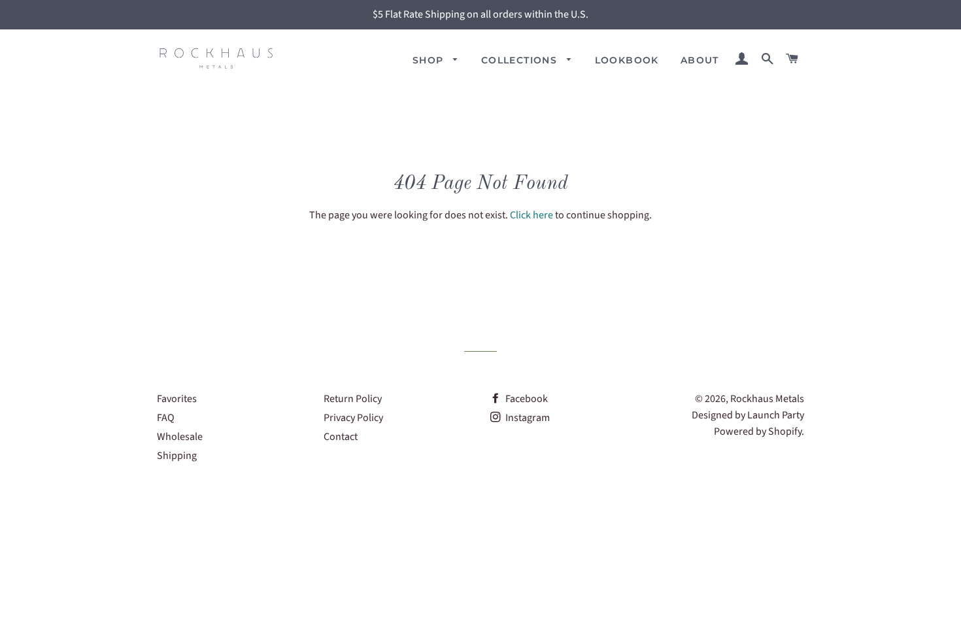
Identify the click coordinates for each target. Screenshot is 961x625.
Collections (521, 60)
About (700, 60)
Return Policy (353, 399)
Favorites (177, 399)
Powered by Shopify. (759, 431)
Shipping (177, 455)
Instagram (526, 418)
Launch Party (775, 415)
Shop (430, 60)
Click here (531, 215)
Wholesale (180, 437)
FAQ (166, 418)
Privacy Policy (353, 418)
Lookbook (627, 60)
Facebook (525, 399)
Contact (341, 437)
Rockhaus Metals (767, 399)
